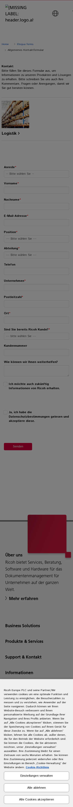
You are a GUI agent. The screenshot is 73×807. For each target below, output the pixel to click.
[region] (36, 743)
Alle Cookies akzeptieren (36, 799)
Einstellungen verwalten (36, 776)
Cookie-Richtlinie (37, 767)
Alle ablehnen (36, 788)
